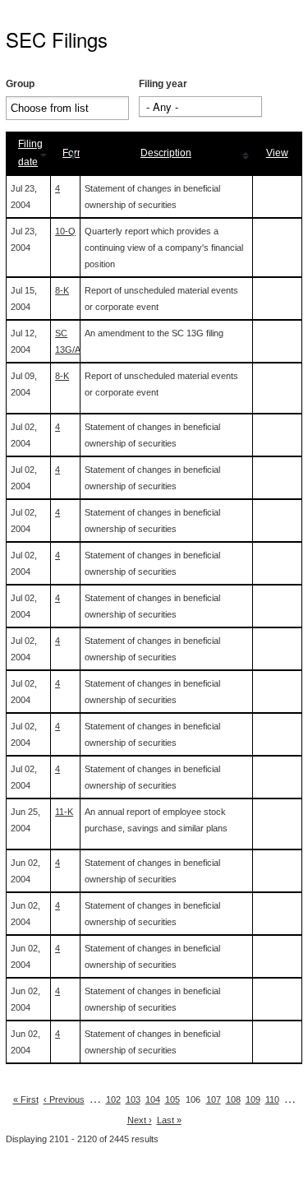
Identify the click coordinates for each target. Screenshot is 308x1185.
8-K (62, 290)
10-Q (65, 231)
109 (253, 1099)
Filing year (163, 84)
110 (272, 1099)
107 (213, 1099)
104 (152, 1099)
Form (73, 153)
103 (133, 1099)
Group (20, 84)
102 (113, 1099)
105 (172, 1099)
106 (193, 1099)
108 (233, 1099)
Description (165, 153)
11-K (64, 812)
